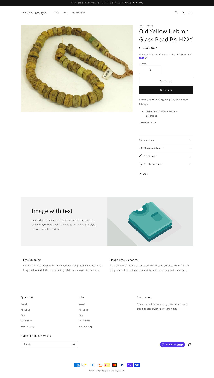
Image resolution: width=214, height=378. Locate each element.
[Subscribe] (73, 344)
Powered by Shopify (117, 371)
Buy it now (166, 89)
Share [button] (146, 173)
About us (25, 309)
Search (24, 304)
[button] (176, 12)
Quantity (143, 63)
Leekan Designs (102, 371)
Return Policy (27, 326)
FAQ (23, 315)
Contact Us (26, 320)
